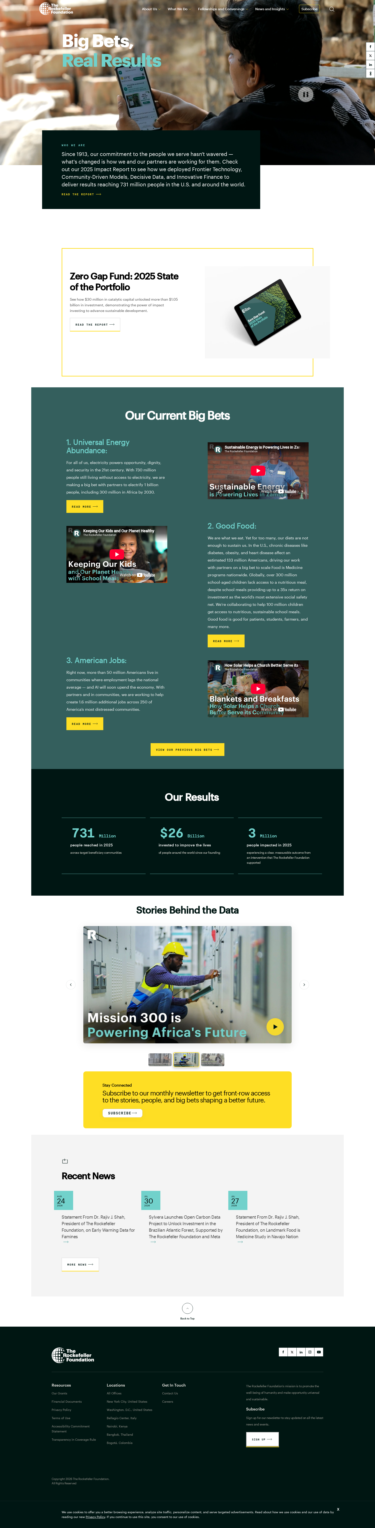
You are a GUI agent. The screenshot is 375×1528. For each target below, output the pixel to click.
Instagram (310, 1352)
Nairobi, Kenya (117, 1426)
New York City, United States (127, 1401)
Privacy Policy (95, 1517)
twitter (370, 55)
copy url (370, 73)
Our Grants (59, 1393)
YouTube (318, 1352)
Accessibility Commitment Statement (71, 1428)
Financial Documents (67, 1401)
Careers (167, 1401)
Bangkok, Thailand (120, 1434)
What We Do (177, 9)
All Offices (114, 1393)
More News (77, 1264)
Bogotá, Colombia (120, 1443)
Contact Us (170, 1393)
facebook (370, 46)
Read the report (78, 194)
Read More (81, 506)
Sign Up (259, 1439)
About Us (149, 9)
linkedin (370, 64)
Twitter (292, 1352)
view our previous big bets (184, 749)
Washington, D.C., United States (129, 1410)
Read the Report (92, 324)
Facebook (283, 1352)
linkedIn (301, 1352)
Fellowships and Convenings (221, 9)
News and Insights (270, 9)
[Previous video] (71, 984)
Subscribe (309, 9)
